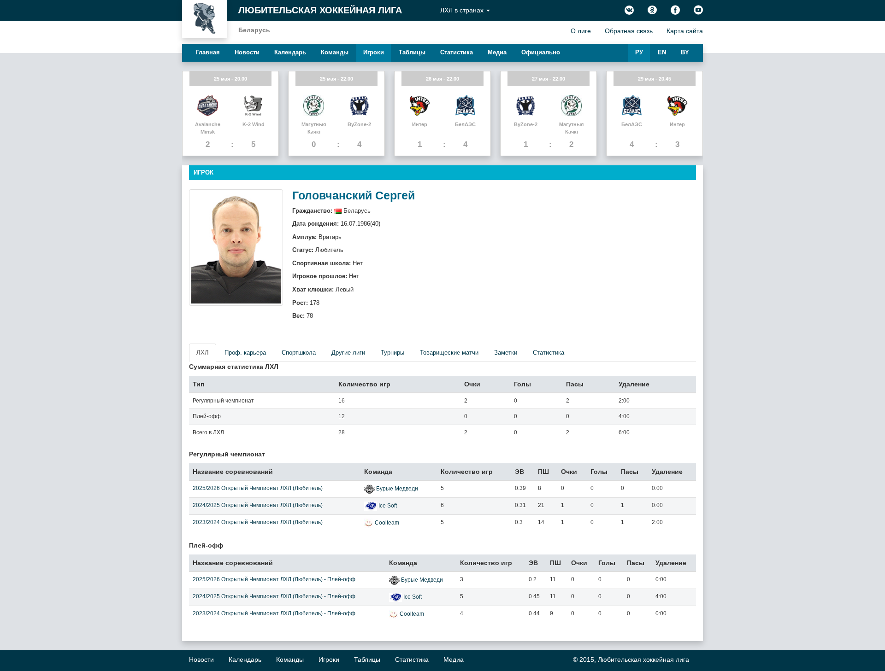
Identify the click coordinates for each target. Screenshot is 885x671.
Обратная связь (629, 31)
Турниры (392, 352)
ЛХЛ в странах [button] (462, 10)
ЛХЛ (202, 352)
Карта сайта (685, 31)
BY (685, 52)
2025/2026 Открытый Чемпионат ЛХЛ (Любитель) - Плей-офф (274, 579)
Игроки (373, 52)
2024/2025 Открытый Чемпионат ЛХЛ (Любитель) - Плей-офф (274, 596)
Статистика (456, 52)
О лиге (581, 31)
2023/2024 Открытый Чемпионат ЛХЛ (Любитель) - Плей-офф (274, 613)
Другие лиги (348, 352)
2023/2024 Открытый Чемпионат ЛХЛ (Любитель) (258, 522)
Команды (334, 52)
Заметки (505, 352)
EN (662, 52)
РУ (639, 52)
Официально (540, 52)
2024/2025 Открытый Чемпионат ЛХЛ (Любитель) (258, 505)
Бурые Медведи (397, 488)
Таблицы (412, 52)
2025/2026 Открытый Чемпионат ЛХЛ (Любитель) (258, 488)
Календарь (290, 52)
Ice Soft (387, 505)
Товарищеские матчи (449, 352)
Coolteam (387, 522)
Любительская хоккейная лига (320, 10)
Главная (208, 52)
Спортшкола (299, 352)
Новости (247, 52)
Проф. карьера (245, 352)
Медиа (497, 52)
